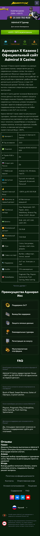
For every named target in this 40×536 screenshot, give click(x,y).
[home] (20, 3)
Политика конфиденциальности (20, 476)
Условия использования (13, 486)
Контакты (9, 481)
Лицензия (32, 486)
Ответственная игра (26, 481)
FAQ (27, 491)
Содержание (16, 491)
